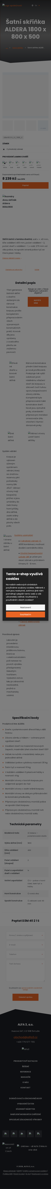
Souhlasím (25, 614)
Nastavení (25, 607)
